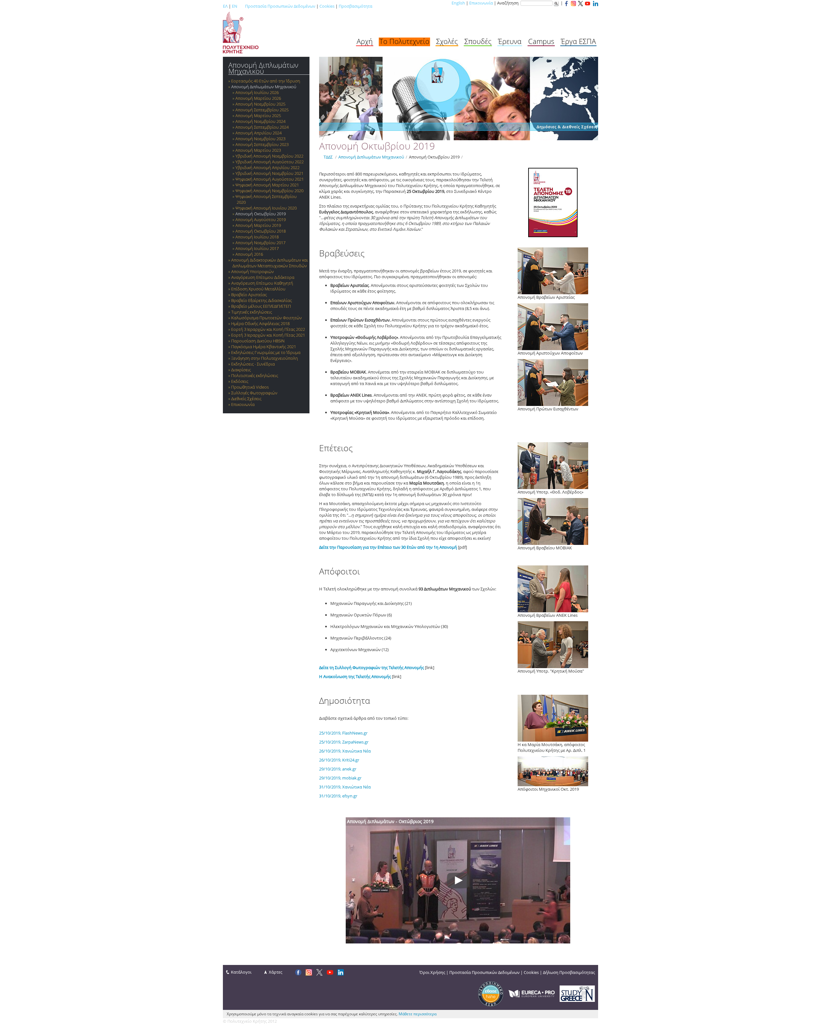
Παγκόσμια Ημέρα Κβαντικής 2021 (263, 346)
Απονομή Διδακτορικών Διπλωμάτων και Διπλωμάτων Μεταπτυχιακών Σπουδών (269, 263)
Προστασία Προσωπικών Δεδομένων (280, 6)
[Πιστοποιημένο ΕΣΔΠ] (491, 993)
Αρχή (365, 41)
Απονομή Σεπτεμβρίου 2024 (262, 127)
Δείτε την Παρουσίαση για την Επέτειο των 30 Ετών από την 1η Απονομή (388, 547)
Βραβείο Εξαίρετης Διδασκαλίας (261, 300)
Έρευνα (509, 41)
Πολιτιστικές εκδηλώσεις (254, 375)
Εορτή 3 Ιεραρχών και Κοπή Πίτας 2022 (268, 329)
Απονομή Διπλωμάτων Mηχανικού (263, 68)
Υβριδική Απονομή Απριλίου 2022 (267, 167)
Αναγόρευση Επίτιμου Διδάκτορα (262, 277)
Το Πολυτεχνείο (404, 41)
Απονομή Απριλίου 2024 (258, 133)
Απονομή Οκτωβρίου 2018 (260, 231)
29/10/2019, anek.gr (337, 769)
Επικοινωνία (481, 3)
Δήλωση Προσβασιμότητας (569, 972)
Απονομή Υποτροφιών (252, 271)
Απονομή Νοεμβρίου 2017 (260, 242)
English (458, 3)
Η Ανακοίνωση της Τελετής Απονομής (355, 676)
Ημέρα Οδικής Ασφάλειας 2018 (260, 323)
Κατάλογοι (241, 972)
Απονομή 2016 (249, 254)
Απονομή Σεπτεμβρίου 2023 (262, 144)
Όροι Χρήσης (432, 972)
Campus (541, 41)
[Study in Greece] (577, 993)
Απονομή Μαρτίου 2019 (258, 225)
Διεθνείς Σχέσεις (246, 398)
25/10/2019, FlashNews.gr (343, 733)
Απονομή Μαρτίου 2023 (258, 150)
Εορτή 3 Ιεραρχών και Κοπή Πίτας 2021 (268, 335)
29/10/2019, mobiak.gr (340, 778)
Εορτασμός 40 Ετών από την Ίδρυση (265, 81)
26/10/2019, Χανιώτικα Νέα (345, 751)
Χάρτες (275, 972)
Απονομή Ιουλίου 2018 (257, 237)
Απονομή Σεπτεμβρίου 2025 (262, 110)
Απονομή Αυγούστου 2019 (260, 219)
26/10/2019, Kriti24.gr (339, 760)
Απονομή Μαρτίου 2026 (258, 98)
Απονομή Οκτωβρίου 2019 (260, 214)
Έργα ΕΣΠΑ (578, 41)
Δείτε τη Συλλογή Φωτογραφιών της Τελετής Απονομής (371, 667)
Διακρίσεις (241, 370)
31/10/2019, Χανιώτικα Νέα (345, 787)
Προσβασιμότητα (355, 6)
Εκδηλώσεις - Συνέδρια (253, 364)
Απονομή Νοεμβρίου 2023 (260, 139)
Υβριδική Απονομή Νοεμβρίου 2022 (269, 156)
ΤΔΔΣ (328, 157)
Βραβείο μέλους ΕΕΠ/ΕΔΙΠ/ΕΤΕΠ (261, 306)
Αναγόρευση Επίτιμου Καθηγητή (262, 283)
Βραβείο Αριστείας (249, 294)
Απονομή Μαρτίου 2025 (258, 115)
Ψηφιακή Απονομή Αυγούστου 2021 (269, 179)
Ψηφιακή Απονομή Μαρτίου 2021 (267, 185)
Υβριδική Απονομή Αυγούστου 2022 (269, 162)
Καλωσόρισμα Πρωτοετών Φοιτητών (266, 318)
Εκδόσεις (239, 381)
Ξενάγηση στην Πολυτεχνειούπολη (264, 358)
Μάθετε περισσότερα (417, 1014)
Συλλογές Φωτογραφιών (254, 393)
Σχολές (447, 41)
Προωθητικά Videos (250, 387)
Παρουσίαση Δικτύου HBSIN (257, 341)
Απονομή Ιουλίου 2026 (257, 92)
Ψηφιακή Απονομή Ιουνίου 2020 (266, 208)
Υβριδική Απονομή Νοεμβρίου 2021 (269, 173)
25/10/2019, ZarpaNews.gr (343, 742)
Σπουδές (477, 41)
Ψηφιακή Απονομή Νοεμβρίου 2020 (269, 191)
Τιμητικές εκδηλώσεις (251, 312)
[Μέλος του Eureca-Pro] (531, 993)
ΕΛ (225, 6)
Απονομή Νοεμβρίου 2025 (260, 104)
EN (234, 6)
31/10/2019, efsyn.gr (338, 796)
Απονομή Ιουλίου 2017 (257, 248)
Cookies (326, 6)
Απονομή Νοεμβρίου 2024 (260, 121)
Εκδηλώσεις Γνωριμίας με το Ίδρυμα (265, 352)
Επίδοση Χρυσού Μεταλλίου (258, 289)
